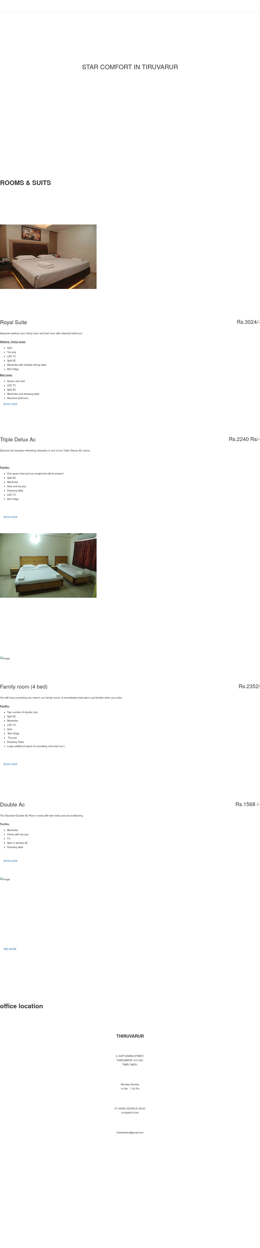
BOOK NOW (10, 404)
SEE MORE (10, 949)
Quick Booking (216, 6)
